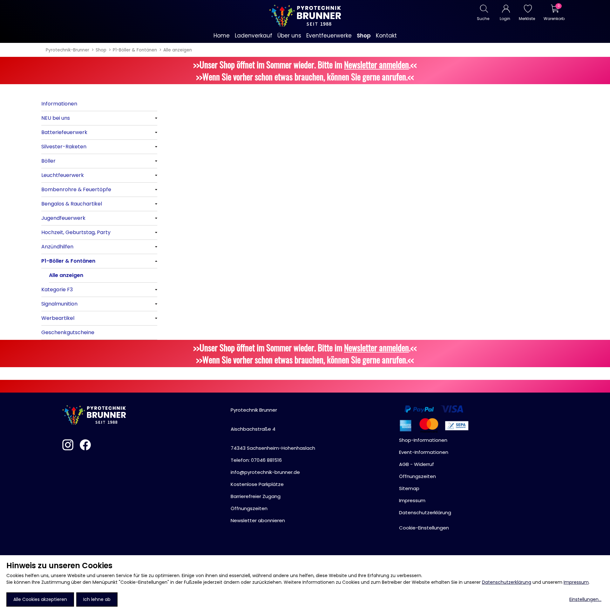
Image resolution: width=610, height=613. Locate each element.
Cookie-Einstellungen (424, 527)
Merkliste (527, 18)
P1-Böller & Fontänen (135, 50)
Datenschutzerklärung (506, 582)
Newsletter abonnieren (258, 520)
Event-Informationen (423, 452)
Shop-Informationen (423, 440)
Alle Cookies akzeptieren (40, 599)
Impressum (576, 582)
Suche (483, 18)
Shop (101, 50)
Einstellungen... (585, 599)
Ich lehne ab (97, 599)
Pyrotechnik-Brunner (67, 50)
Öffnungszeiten (249, 508)
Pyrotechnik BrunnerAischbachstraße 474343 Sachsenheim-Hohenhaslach (273, 429)
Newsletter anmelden (376, 64)
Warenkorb (554, 18)
